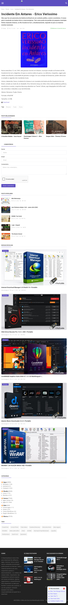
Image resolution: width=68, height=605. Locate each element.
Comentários (8, 144)
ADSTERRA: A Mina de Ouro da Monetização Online (29, 600)
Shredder (4, 531)
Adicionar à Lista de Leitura (59, 28)
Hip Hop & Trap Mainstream (41, 531)
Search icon (15, 534)
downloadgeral (5, 290)
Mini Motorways (16, 198)
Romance (8, 107)
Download (6, 102)
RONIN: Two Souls (17, 216)
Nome (3, 149)
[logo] (34, 3)
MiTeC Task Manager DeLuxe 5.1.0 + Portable (39, 559)
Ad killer (29, 531)
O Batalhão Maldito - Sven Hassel (11, 136)
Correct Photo (14, 527)
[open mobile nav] (2, 3)
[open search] (66, 3)
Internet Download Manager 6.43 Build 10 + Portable (19, 287)
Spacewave (23, 534)
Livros (12, 9)
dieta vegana (56, 527)
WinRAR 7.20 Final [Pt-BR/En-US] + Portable (16, 465)
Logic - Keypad (16, 225)
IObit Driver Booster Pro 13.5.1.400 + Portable (17, 332)
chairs (23, 531)
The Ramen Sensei (17, 234)
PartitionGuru (5, 534)
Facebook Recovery (35, 527)
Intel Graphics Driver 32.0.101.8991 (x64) (38, 569)
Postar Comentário (8, 186)
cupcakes (53, 531)
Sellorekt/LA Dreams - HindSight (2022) (61, 567)
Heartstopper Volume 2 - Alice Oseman (33, 137)
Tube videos (24, 527)
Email (3, 157)
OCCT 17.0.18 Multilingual (38, 578)
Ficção (14, 107)
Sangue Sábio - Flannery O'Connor (56, 136)
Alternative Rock (46, 527)
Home (2, 9)
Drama (20, 107)
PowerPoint (5, 527)
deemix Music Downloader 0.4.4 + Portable (16, 421)
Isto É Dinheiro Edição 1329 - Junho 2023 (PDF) (25, 207)
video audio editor (14, 531)
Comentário (4, 164)
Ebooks (7, 9)
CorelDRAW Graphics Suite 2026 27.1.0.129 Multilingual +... (22, 376)
